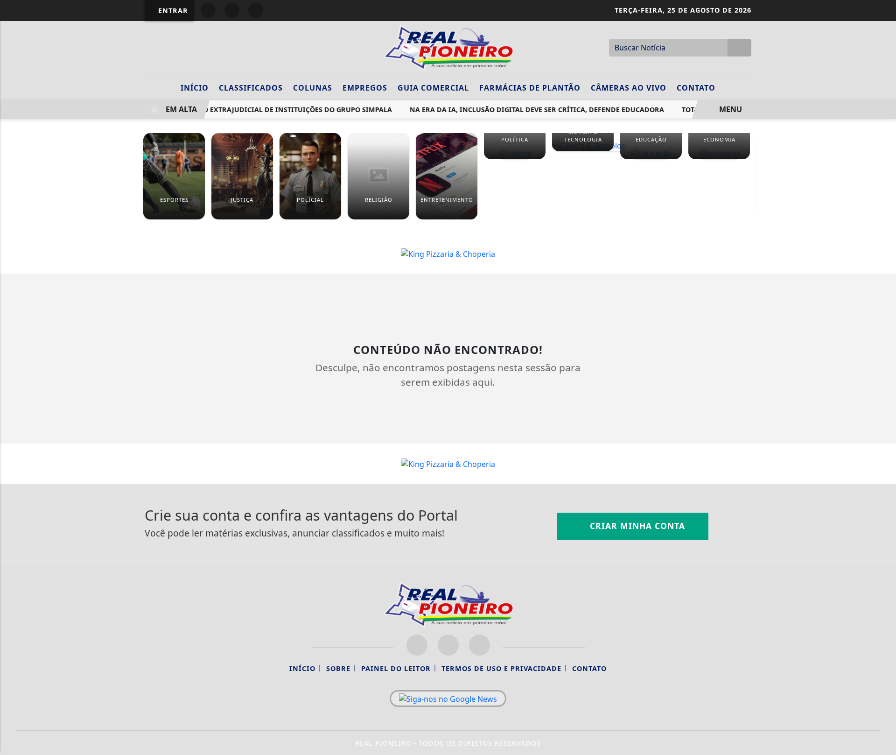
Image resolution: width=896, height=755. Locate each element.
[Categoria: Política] (515, 153)
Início (195, 88)
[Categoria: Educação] (651, 153)
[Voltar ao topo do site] (882, 453)
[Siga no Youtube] (255, 10)
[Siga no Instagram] (231, 10)
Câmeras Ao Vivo (628, 88)
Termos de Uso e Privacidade (501, 668)
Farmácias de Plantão (530, 88)
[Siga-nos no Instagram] (448, 645)
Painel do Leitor (396, 668)
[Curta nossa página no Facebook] (416, 645)
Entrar (172, 10)
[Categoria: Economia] (719, 153)
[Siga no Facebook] (208, 10)
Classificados (251, 88)
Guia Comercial (433, 88)
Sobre (338, 668)
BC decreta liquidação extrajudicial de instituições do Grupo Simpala (252, 109)
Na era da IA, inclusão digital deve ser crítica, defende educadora (532, 109)
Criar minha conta (636, 525)
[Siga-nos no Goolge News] (448, 698)
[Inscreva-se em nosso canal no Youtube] (479, 645)
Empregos (365, 88)
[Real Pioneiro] (448, 47)
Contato (696, 88)
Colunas (312, 88)
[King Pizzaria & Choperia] (448, 253)
